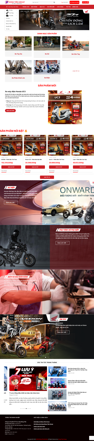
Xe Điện (47, 77)
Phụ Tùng (11, 12)
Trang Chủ (25, 6)
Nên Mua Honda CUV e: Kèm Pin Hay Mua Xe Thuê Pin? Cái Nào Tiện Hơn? (77, 369)
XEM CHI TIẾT (11, 166)
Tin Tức (7, 29)
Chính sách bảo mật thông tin (41, 428)
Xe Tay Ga (18, 53)
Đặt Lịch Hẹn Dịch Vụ (11, 23)
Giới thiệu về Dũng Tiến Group (42, 421)
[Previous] (22, 20)
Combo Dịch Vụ (9, 21)
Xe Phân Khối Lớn (18, 77)
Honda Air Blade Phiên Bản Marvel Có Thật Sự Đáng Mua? (77, 392)
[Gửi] (54, 2)
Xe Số (47, 53)
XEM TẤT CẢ (75, 70)
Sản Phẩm (34, 6)
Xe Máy (11, 10)
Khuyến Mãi (8, 26)
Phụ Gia (7, 18)
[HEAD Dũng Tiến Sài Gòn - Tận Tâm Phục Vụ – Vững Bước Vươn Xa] (17, 2)
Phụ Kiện (11, 15)
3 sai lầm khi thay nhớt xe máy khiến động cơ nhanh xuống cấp (26, 393)
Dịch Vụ (42, 6)
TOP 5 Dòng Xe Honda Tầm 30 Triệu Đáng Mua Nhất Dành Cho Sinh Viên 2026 (77, 404)
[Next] (86, 20)
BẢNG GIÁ (75, 6)
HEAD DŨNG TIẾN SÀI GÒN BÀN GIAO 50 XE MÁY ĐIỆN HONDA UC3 (77, 381)
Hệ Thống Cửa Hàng (74, 2)
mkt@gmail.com (11, 433)
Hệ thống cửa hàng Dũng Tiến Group (43, 423)
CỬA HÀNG (60, 6)
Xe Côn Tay (75, 54)
